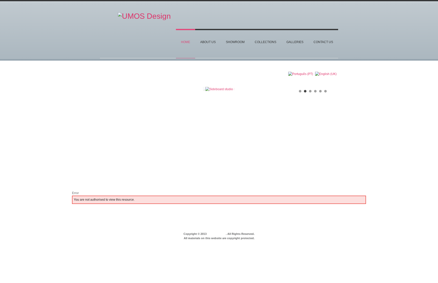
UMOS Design (216, 233)
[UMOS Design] (144, 18)
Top (337, 224)
